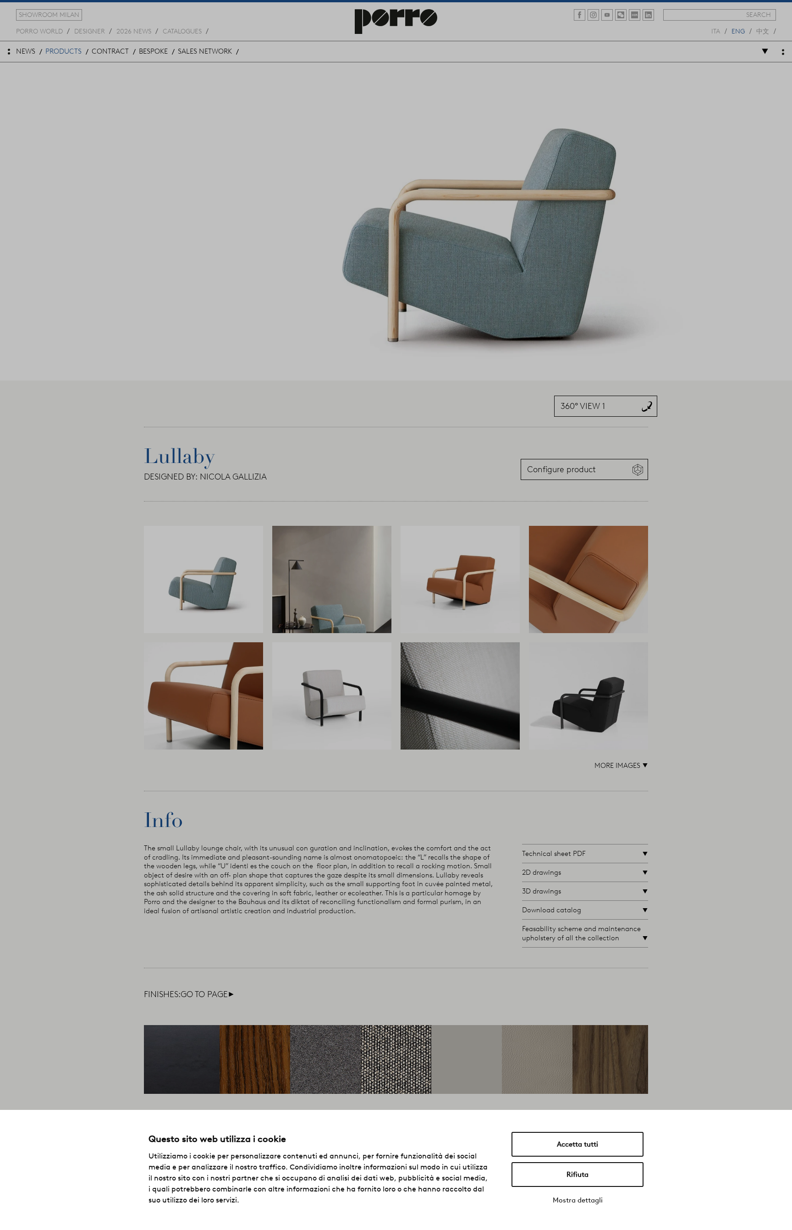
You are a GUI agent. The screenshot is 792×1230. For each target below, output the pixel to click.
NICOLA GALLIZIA (233, 477)
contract (110, 51)
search (758, 14)
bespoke (153, 51)
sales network (205, 51)
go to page (207, 994)
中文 (762, 31)
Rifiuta (577, 1174)
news (25, 51)
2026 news (133, 31)
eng (738, 31)
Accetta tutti (577, 1144)
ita (715, 31)
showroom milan (49, 14)
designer (89, 31)
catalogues (182, 31)
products (63, 51)
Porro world (39, 31)
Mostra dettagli (578, 1200)
